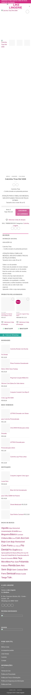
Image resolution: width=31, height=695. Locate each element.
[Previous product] (17, 184)
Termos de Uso (6, 671)
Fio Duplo (13, 549)
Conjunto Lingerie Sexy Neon (22, 314)
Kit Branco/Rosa (15, 553)
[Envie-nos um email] (9, 605)
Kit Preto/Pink (9, 555)
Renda (12, 565)
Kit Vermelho (9, 558)
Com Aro (19, 538)
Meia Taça (17, 558)
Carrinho (4, 657)
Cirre (13, 538)
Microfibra (5, 561)
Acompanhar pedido (7, 650)
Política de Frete (6, 684)
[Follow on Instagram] (6, 605)
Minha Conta (5, 647)
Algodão (5, 528)
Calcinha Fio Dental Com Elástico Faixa (6, 314)
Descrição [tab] (6, 235)
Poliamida (24, 561)
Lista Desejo (5, 654)
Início (8, 176)
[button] (2, 6)
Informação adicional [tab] (10, 238)
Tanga (4, 577)
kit (19, 550)
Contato (3, 660)
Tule (9, 577)
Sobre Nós (12, 690)
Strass (18, 574)
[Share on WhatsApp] (12, 228)
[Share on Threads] (18, 228)
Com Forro (6, 545)
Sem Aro (20, 565)
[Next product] (14, 184)
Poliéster (4, 566)
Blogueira (5, 534)
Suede (23, 574)
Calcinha (22, 176)
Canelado (20, 534)
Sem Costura (17, 570)
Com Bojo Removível (15, 542)
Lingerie (14, 176)
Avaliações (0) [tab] (7, 242)
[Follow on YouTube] (12, 605)
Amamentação (6, 531)
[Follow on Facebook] (2, 605)
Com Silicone (16, 546)
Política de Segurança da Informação (12, 681)
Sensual (11, 573)
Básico (13, 534)
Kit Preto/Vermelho (21, 555)
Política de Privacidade (8, 674)
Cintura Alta (6, 538)
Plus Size (15, 562)
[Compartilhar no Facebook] (15, 228)
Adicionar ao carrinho (22, 212)
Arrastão (15, 531)
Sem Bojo (6, 569)
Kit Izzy (23, 553)
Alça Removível (14, 528)
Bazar (20, 531)
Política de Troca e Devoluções (10, 677)
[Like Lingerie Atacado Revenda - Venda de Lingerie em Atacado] (15, 6)
